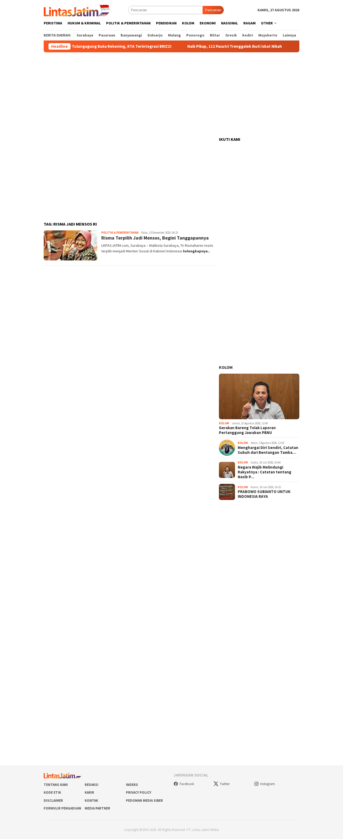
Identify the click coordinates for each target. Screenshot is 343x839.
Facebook (187, 784)
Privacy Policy (138, 792)
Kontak (91, 800)
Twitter (225, 784)
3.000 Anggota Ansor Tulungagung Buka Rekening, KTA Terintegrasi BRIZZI (89, 46)
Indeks (132, 784)
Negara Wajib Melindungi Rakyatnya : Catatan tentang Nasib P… (264, 472)
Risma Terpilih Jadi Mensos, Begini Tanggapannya (155, 238)
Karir (89, 792)
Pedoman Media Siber (144, 800)
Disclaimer (53, 800)
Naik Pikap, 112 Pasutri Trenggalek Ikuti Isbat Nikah (222, 46)
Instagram (267, 784)
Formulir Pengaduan (62, 808)
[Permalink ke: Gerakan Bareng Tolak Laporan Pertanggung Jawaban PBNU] (259, 396)
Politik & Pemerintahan (120, 232)
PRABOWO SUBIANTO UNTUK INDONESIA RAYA (264, 494)
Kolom (226, 367)
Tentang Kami (56, 784)
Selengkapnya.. (196, 251)
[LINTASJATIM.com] (78, 9)
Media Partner (97, 808)
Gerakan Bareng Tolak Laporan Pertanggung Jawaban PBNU (247, 430)
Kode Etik (52, 792)
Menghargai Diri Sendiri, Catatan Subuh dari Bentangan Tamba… (268, 450)
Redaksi (91, 784)
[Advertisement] (171, 94)
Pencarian (213, 10)
